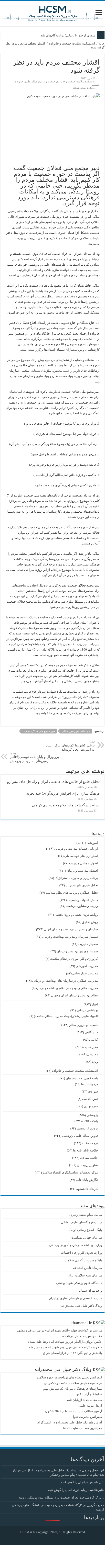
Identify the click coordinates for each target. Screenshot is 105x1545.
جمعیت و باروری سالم (43, 81)
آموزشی (92, 843)
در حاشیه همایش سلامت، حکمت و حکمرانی (73, 1383)
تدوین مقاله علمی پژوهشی (80, 1136)
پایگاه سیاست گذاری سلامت (83, 1260)
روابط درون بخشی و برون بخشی (76, 914)
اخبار (95, 1004)
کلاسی (93, 1039)
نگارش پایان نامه (87, 1180)
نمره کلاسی (90, 1099)
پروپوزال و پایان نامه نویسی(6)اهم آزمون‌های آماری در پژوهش (34, 757)
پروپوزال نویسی (87, 1128)
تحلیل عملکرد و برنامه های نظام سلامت (72, 892)
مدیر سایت (90, 1047)
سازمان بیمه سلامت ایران (84, 1275)
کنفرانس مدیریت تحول (87, 1417)
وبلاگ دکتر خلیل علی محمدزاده (81, 1306)
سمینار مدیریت (88, 944)
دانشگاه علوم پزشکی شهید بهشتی (79, 1283)
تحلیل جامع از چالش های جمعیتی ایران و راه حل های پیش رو (53, 781)
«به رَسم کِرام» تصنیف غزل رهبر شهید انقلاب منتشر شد (65, 1347)
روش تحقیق (90, 922)
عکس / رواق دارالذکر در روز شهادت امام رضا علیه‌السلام (65, 1341)
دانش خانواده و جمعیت (82, 900)
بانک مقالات (90, 1121)
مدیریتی (92, 1054)
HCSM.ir (26, 1532)
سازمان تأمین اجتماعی (87, 1268)
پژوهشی (92, 1115)
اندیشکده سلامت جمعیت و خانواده (72, 43)
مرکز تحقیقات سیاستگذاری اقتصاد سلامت (70, 1172)
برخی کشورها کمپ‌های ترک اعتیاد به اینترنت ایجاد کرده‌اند (70, 745)
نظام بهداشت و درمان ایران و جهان (74, 995)
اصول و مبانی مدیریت (83, 863)
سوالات (93, 1091)
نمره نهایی (91, 1106)
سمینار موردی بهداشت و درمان (77, 951)
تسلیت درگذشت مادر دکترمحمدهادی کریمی (66, 805)
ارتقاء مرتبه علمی (90, 1405)
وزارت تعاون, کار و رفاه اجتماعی (81, 1252)
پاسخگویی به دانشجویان (82, 1078)
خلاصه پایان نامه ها (85, 1150)
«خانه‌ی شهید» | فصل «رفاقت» (82, 1336)
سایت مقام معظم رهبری (85, 1215)
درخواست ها (89, 1084)
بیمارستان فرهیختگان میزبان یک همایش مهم (72, 1388)
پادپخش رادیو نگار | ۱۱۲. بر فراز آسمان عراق (72, 1353)
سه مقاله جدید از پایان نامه (84, 1400)
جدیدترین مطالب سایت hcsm (82, 1428)
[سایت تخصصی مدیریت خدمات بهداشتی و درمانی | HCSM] (52, 13)
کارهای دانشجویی (86, 1189)
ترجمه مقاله (90, 1143)
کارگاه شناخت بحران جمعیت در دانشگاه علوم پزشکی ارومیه (58, 1497)
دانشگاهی (91, 1032)
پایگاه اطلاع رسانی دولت (85, 1230)
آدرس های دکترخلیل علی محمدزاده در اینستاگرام (69, 1422)
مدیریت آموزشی (87, 966)
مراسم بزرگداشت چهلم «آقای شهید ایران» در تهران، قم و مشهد (59, 1330)
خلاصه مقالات (89, 1158)
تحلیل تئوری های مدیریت (81, 885)
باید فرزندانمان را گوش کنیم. (79, 1482)
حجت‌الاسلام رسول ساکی (76, 731)
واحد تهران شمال (90, 1290)
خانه (102, 43)
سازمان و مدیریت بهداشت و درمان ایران (71, 929)
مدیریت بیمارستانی (85, 973)
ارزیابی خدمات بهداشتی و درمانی (76, 848)
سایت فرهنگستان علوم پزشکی (81, 1222)
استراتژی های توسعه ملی (81, 856)
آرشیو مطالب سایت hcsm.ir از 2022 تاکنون (73, 1411)
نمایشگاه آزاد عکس (89, 1394)
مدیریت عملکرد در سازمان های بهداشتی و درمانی (65, 980)
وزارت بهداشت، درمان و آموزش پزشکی (75, 1245)
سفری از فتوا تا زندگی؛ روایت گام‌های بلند (68, 35)
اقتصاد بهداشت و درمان (82, 870)
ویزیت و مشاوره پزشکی (82, 906)
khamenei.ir (81, 1322)
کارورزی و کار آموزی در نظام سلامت (74, 958)
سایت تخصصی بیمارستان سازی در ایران (75, 1298)
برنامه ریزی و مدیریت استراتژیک (76, 878)
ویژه (95, 1061)
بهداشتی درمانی (87, 1010)
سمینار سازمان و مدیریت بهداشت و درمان (70, 936)
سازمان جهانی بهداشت (86, 1237)
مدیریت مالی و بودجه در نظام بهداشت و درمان (67, 988)
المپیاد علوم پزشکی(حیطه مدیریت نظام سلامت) (66, 1016)
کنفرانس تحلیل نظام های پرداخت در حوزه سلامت (69, 1377)
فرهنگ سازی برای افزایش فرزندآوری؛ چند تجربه (63, 793)
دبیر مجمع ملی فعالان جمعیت (39, 731)
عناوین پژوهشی (87, 1165)
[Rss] (56, 1538)
